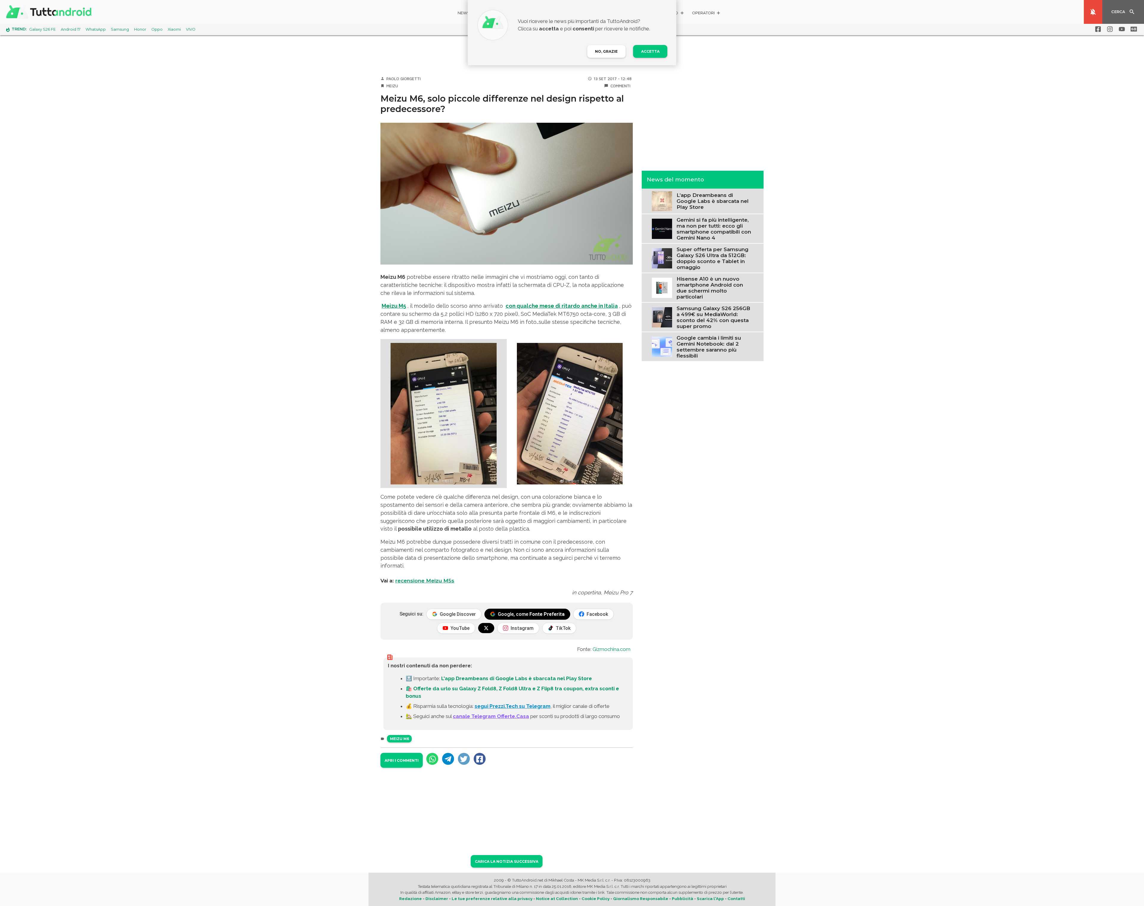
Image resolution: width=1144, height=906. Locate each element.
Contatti (736, 898)
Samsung (120, 29)
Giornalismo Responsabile (640, 898)
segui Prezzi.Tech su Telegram (513, 706)
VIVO (190, 29)
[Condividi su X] (464, 759)
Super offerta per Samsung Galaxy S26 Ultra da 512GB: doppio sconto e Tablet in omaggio (712, 258)
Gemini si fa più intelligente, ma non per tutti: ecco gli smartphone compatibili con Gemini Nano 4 (714, 228)
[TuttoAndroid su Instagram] (1109, 29)
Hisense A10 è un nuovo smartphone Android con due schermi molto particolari (710, 287)
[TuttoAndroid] (50, 11)
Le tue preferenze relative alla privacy (492, 898)
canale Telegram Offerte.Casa (491, 716)
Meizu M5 (394, 306)
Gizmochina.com (611, 649)
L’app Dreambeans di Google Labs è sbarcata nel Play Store (713, 201)
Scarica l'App (710, 898)
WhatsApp (96, 29)
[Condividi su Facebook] (480, 759)
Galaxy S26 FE (42, 29)
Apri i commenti (402, 760)
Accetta (650, 51)
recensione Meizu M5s (424, 581)
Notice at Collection (557, 898)
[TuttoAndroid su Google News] (1133, 29)
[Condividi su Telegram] (448, 759)
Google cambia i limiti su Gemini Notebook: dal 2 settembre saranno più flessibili (709, 346)
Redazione (410, 898)
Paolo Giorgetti (403, 78)
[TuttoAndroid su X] (486, 628)
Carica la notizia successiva (506, 861)
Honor (140, 29)
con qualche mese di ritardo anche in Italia (562, 306)
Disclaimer (436, 898)
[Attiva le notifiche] (1093, 12)
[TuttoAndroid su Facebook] (1097, 29)
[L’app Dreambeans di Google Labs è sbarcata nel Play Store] (662, 200)
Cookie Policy (596, 898)
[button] (706, 14)
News (464, 13)
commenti (620, 85)
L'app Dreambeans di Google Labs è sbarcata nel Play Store (516, 678)
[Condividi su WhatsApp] (432, 759)
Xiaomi (174, 29)
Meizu (392, 85)
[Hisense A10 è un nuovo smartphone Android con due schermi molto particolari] (662, 287)
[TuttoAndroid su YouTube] (1121, 29)
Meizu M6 (399, 738)
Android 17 (70, 29)
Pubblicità (682, 898)
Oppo (157, 29)
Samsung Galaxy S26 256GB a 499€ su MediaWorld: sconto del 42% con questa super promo (713, 317)
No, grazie (606, 51)
